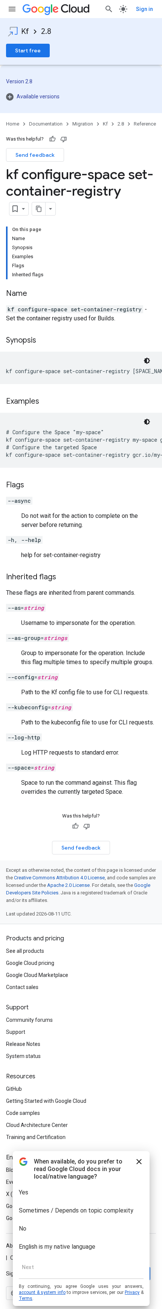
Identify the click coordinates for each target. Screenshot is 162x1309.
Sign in (144, 9)
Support (15, 1032)
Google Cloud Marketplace (37, 975)
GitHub (14, 1089)
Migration (82, 124)
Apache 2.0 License (68, 885)
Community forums (29, 1020)
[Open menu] (12, 9)
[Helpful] (52, 139)
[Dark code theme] (147, 361)
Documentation (46, 124)
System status (23, 1056)
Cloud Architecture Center (37, 1125)
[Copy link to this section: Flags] (31, 485)
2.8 (46, 31)
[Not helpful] (63, 139)
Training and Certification (36, 1137)
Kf (25, 31)
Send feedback (35, 155)
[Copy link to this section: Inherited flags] (63, 577)
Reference (145, 124)
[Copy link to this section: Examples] (46, 401)
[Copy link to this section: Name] (34, 294)
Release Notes (23, 1044)
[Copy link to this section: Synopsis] (43, 340)
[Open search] (108, 9)
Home (12, 124)
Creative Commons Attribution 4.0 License (59, 877)
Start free (28, 50)
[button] (81, 96)
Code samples (23, 1113)
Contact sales (22, 987)
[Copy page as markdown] (39, 208)
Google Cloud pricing (30, 963)
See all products (25, 951)
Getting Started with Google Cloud (46, 1101)
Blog (11, 1170)
